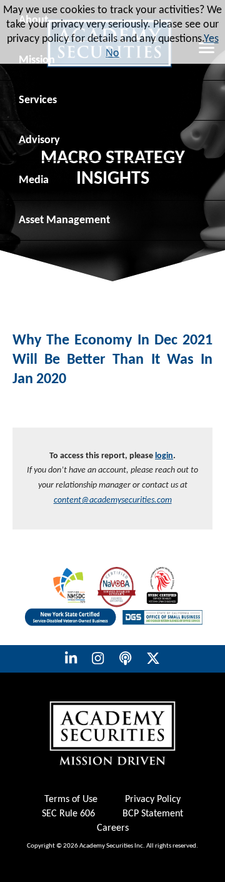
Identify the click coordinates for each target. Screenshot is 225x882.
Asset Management (64, 220)
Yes (211, 39)
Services (38, 100)
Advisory (39, 140)
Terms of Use (71, 799)
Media (34, 180)
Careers (113, 828)
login (164, 456)
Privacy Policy (153, 799)
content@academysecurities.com (113, 500)
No (112, 53)
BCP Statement (152, 814)
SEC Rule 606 (68, 814)
